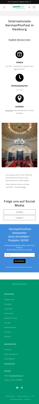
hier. (24, 187)
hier (15, 69)
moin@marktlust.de (16, 376)
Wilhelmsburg (9, 313)
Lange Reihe (8, 309)
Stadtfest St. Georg (10, 318)
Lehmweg (7, 332)
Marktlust (12, 396)
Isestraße (7, 323)
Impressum (28, 399)
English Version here (19, 40)
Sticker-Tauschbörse (11, 354)
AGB (32, 396)
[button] (4, 7)
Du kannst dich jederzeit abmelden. (19, 267)
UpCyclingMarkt (9, 359)
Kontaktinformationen (16, 399)
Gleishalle (7, 337)
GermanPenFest (9, 363)
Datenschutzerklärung (23, 396)
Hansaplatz (8, 304)
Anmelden (19, 261)
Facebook (19, 212)
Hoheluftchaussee (10, 327)
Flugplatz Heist (9, 299)
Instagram (19, 218)
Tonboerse (7, 349)
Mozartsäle (9, 110)
